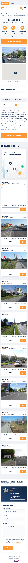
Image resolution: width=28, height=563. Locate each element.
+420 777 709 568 (14, 493)
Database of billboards (8, 14)
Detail (10, 209)
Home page (2, 14)
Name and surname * (7, 508)
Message (5, 523)
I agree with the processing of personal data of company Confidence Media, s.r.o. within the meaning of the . (15, 541)
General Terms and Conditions (13, 558)
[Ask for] (23, 209)
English (12, 3)
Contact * (5, 516)
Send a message (8, 547)
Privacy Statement (18, 542)
